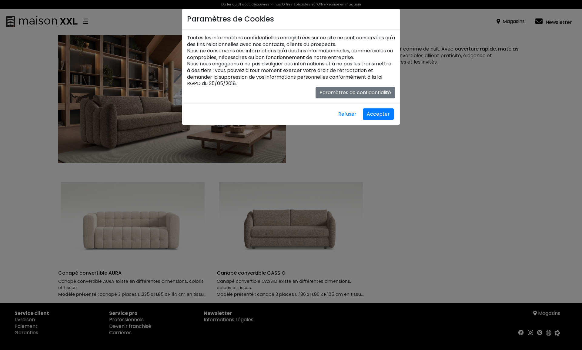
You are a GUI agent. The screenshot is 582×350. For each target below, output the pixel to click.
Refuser (347, 114)
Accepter (378, 114)
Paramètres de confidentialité (355, 92)
